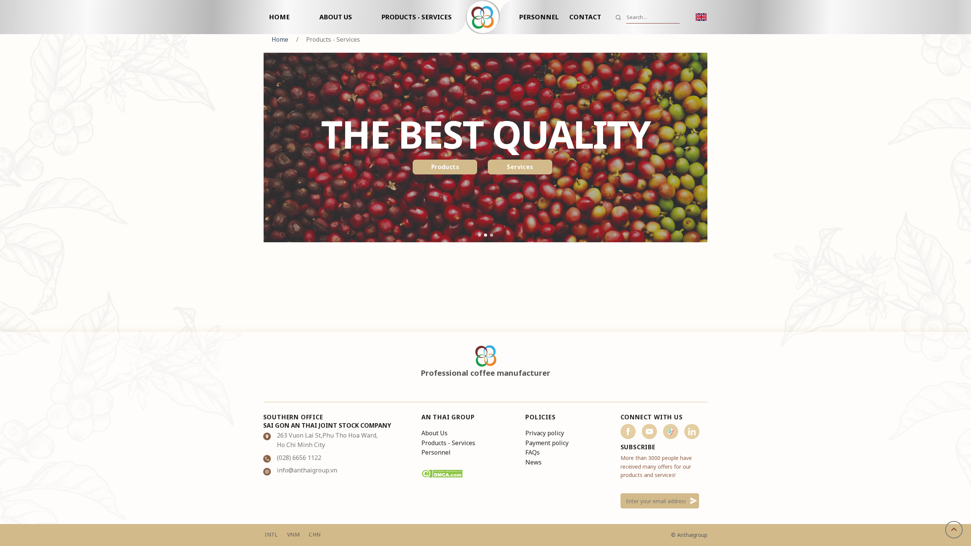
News (533, 462)
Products (445, 167)
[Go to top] (954, 529)
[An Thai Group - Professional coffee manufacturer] (485, 17)
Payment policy (547, 443)
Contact (585, 17)
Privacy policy (544, 433)
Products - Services (417, 17)
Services (520, 167)
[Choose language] (701, 17)
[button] (479, 235)
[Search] (618, 17)
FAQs (532, 452)
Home (279, 17)
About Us (335, 17)
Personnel (539, 17)
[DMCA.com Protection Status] (442, 473)
